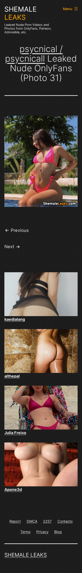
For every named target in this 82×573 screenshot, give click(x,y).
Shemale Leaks (25, 555)
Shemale (20, 13)
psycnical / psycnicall (34, 53)
